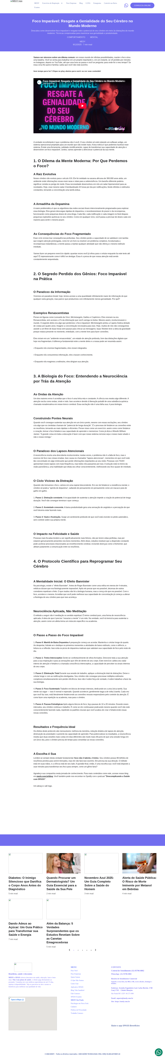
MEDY (36, 3)
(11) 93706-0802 (137, 971)
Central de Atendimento (121, 971)
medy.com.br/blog (45, 776)
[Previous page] (69, 950)
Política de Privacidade (78, 1010)
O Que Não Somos (77, 980)
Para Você (74, 971)
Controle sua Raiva (110, 3)
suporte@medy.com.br (125, 998)
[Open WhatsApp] (159, 1052)
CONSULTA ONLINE (142, 5)
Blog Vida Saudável (77, 990)
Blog (81, 3)
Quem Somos (75, 977)
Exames (37, 7)
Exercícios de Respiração (50, 3)
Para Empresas (71, 3)
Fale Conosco (75, 993)
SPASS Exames (76, 997)
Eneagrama (97, 3)
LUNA (88, 3)
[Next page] (95, 950)
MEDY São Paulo (77, 1000)
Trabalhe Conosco (77, 1013)
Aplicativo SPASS (77, 987)
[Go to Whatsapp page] (126, 5)
